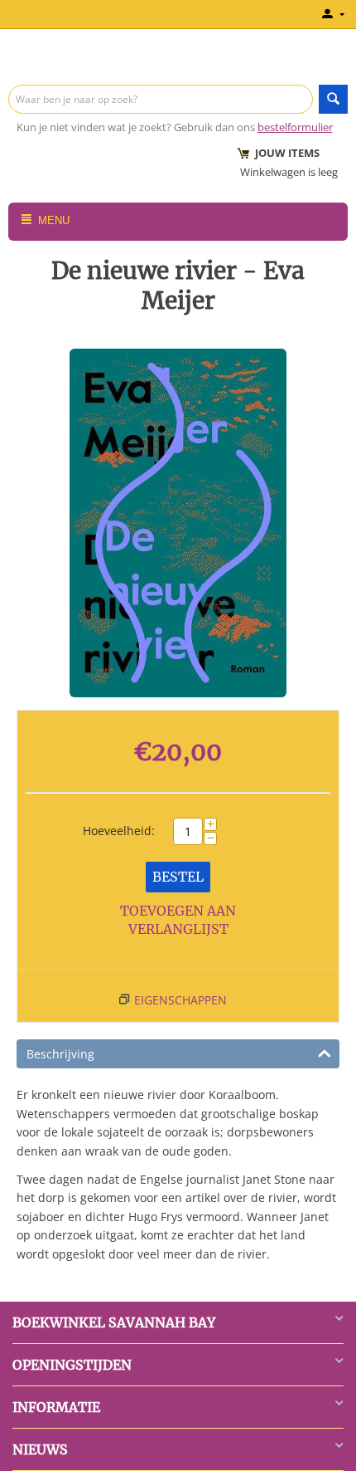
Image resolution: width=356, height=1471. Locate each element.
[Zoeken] (333, 99)
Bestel (178, 876)
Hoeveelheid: (119, 830)
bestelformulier (295, 127)
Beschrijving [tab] (60, 1054)
